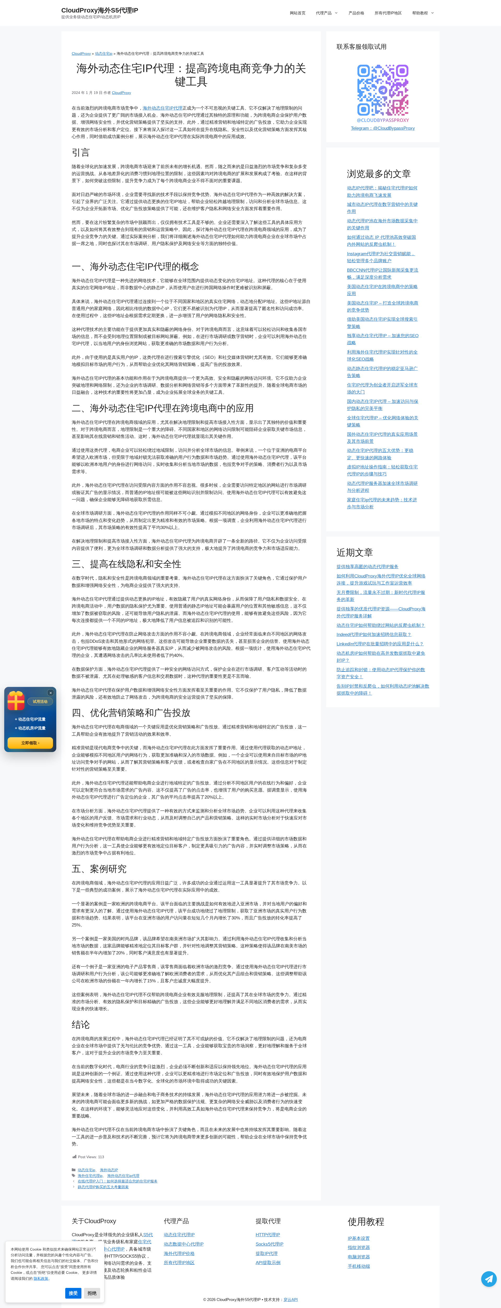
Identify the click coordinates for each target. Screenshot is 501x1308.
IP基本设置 (359, 1238)
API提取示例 (268, 1262)
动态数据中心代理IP (184, 1244)
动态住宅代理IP (179, 1234)
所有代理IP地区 (388, 13)
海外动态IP (109, 1170)
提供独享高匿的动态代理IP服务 (367, 566)
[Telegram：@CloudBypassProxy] (489, 1279)
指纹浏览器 (359, 1247)
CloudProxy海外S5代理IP (99, 10)
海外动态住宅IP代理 (162, 108)
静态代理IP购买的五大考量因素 (103, 1187)
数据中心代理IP (109, 1249)
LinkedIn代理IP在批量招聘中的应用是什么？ (380, 643)
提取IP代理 (267, 1253)
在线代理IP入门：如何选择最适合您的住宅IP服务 (118, 1181)
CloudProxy (81, 53)
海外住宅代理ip (90, 1176)
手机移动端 (359, 1266)
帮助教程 (420, 13)
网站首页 (298, 13)
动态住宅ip (103, 53)
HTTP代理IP (268, 1234)
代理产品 (324, 13)
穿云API (291, 1299)
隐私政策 (41, 1278)
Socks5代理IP (269, 1244)
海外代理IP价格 (179, 1253)
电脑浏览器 (359, 1257)
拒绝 (92, 1293)
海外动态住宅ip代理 (123, 1176)
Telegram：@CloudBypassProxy (383, 128)
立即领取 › (30, 743)
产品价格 (356, 13)
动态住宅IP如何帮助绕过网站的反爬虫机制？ (381, 625)
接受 (73, 1293)
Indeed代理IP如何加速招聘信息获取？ (374, 634)
